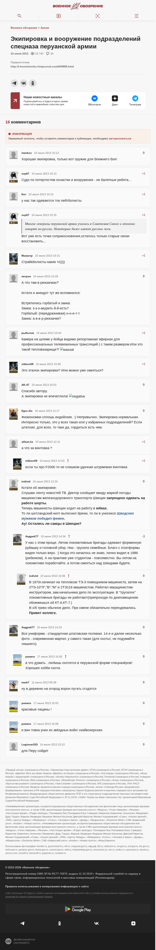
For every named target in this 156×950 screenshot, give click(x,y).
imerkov (26, 152)
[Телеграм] (22, 923)
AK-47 (25, 384)
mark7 (25, 682)
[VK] (96, 923)
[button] (58, 16)
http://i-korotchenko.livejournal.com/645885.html (42, 66)
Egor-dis (27, 410)
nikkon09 (27, 364)
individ (25, 481)
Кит (23, 194)
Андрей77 (31, 536)
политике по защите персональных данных (29, 896)
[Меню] (136, 16)
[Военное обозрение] (78, 6)
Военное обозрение (24, 27)
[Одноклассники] (59, 923)
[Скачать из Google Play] (78, 909)
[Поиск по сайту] (19, 16)
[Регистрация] (97, 16)
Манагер (27, 255)
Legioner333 (29, 744)
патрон (26, 276)
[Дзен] (133, 923)
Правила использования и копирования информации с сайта (47, 886)
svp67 (25, 173)
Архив (45, 27)
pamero (30, 656)
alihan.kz (27, 441)
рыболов (27, 332)
